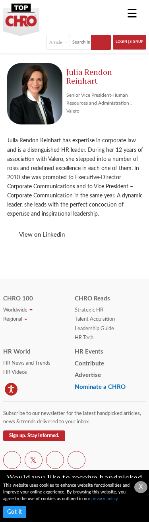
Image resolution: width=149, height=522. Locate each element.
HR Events (89, 352)
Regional (13, 319)
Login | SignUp (129, 42)
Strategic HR (89, 310)
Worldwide (16, 310)
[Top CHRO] (21, 17)
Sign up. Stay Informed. (34, 435)
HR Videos (15, 372)
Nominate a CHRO (100, 387)
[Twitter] (33, 461)
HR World (17, 352)
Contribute (89, 364)
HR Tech (84, 337)
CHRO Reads (92, 299)
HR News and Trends (26, 363)
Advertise (88, 375)
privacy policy (105, 499)
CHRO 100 (18, 299)
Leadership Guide (94, 328)
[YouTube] (55, 461)
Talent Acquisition (95, 319)
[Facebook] (12, 461)
